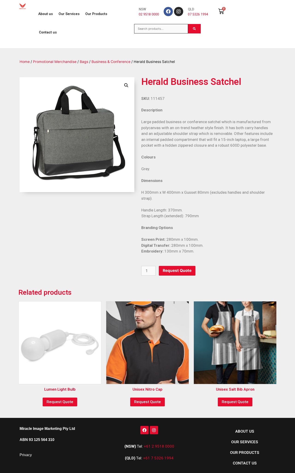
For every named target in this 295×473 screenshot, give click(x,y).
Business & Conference (110, 61)
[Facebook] (168, 11)
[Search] (194, 28)
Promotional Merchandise (55, 61)
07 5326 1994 (198, 14)
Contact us (48, 32)
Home (25, 61)
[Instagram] (178, 11)
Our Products (96, 14)
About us (45, 14)
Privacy (26, 455)
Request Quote (177, 270)
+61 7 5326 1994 (158, 458)
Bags (84, 61)
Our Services (69, 14)
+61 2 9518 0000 (159, 446)
